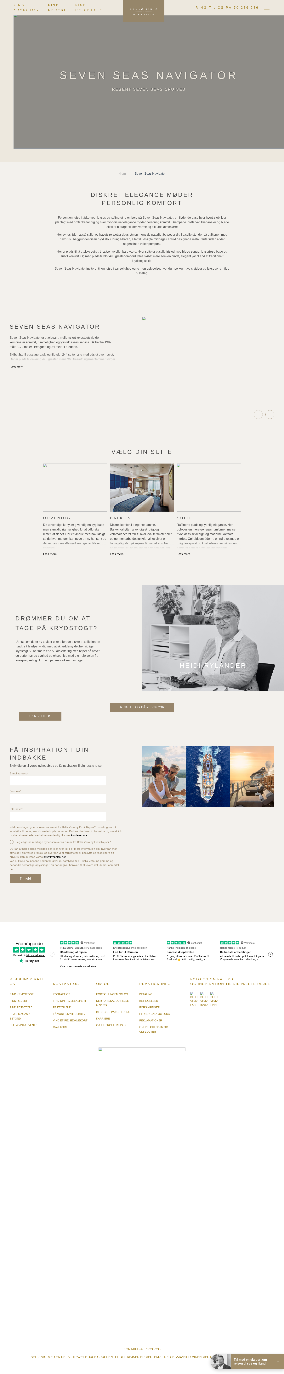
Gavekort (60, 1027)
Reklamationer (150, 1020)
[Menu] (266, 8)
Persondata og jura (154, 1013)
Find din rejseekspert (69, 1000)
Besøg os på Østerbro (113, 1012)
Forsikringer (149, 1007)
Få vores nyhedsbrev (69, 1013)
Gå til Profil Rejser (111, 1025)
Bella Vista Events (23, 1025)
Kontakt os (61, 994)
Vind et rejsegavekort (70, 1020)
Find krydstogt (22, 994)
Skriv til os (40, 716)
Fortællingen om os (112, 994)
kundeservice (79, 835)
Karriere (103, 1018)
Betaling (145, 994)
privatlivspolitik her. (54, 856)
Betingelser (148, 1000)
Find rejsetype (21, 1007)
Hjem (122, 173)
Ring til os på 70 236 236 (227, 7)
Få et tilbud (62, 1007)
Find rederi (18, 1000)
